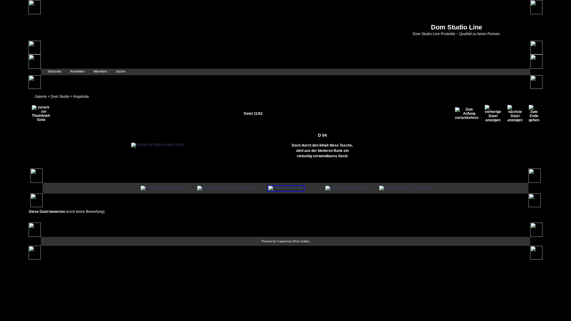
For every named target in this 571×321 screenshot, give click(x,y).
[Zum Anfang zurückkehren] (466, 113)
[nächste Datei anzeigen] (514, 113)
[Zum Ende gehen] (534, 113)
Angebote (81, 97)
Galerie (41, 97)
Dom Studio (60, 97)
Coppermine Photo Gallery (293, 241)
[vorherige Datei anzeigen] (493, 113)
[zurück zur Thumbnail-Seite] (41, 113)
